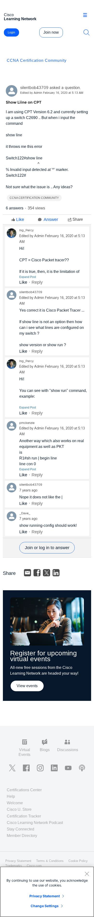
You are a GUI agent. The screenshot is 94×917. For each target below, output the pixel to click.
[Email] (27, 572)
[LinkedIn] (56, 572)
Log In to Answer (47, 547)
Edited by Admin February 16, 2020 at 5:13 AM (51, 93)
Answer (51, 219)
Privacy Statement (44, 896)
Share (78, 219)
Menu (87, 15)
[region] (47, 892)
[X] (46, 572)
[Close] (86, 873)
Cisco (20, 17)
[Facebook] (37, 572)
